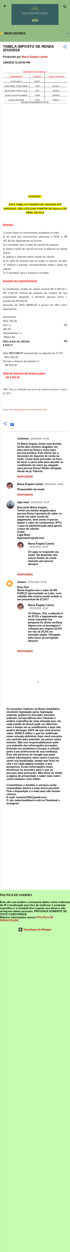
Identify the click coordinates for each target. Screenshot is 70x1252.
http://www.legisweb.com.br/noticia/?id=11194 (28, 410)
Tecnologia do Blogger (37, 929)
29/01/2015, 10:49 (39, 438)
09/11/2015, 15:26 (40, 502)
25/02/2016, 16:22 (38, 608)
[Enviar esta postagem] (12, 425)
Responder (25, 476)
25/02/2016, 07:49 (37, 582)
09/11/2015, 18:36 (38, 546)
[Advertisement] (35, 849)
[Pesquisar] (65, 7)
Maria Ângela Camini (30, 484)
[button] (65, 47)
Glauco (21, 581)
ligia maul (23, 502)
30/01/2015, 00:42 (54, 484)
